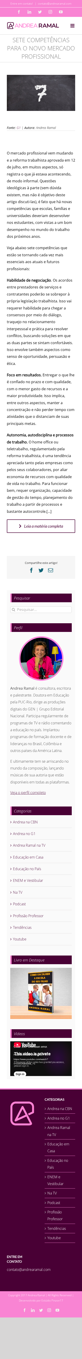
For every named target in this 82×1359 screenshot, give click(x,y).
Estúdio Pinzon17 (52, 1300)
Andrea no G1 (24, 833)
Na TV (17, 892)
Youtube (19, 939)
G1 (19, 128)
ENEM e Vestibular (28, 880)
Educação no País (27, 868)
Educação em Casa (28, 857)
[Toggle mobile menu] (72, 25)
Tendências (22, 927)
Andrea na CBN (25, 822)
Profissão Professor (28, 915)
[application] (41, 1058)
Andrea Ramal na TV (29, 845)
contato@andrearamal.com (55, 3)
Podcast (19, 903)
